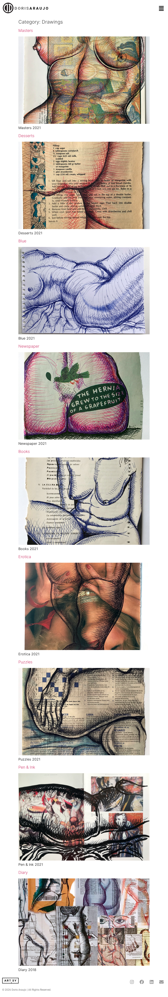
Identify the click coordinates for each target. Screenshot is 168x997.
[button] (161, 8)
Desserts (26, 135)
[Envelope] (161, 982)
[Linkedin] (151, 982)
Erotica (24, 556)
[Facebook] (141, 982)
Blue (22, 241)
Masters (25, 30)
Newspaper (28, 346)
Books (24, 451)
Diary (23, 872)
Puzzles (25, 662)
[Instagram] (132, 982)
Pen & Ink (26, 767)
